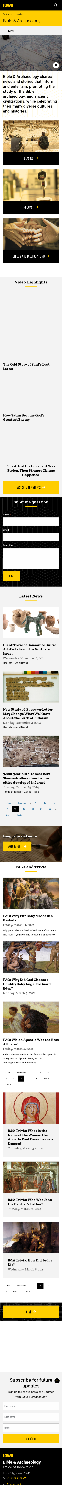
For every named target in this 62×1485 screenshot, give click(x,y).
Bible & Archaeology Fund (29, 256)
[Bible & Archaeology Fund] (31, 234)
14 (37, 803)
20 (34, 809)
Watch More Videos (29, 487)
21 (42, 809)
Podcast (29, 207)
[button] (55, 5)
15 (46, 803)
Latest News (31, 596)
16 (55, 803)
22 (51, 809)
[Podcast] (31, 185)
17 (8, 809)
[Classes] (31, 136)
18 (16, 810)
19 (25, 809)
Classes (28, 158)
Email (6, 530)
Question (8, 545)
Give (28, 1311)
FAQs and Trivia (30, 866)
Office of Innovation (13, 14)
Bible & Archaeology (21, 21)
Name (6, 514)
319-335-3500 (16, 1477)
